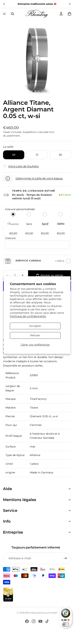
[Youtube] (40, 621)
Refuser (35, 335)
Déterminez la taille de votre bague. (39, 178)
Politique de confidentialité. (28, 316)
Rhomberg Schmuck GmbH (41, 612)
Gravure (10, 238)
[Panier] (69, 14)
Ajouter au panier (51, 275)
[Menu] (4, 13)
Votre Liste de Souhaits (23, 166)
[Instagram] (33, 621)
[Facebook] (27, 621)
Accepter (35, 326)
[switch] (65, 624)
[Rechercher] (12, 14)
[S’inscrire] (65, 558)
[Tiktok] (47, 621)
